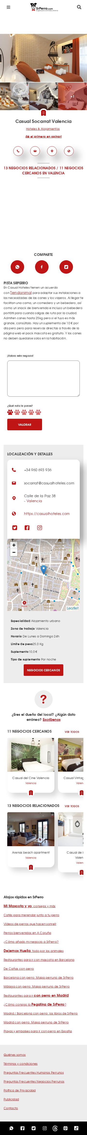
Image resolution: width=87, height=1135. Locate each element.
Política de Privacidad (20, 1090)
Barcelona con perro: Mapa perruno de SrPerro (38, 977)
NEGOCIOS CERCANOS (43, 670)
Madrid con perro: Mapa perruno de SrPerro (36, 1022)
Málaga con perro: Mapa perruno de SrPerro (37, 986)
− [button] (13, 552)
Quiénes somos (15, 1055)
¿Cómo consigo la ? (35, 1004)
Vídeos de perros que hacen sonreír (30, 924)
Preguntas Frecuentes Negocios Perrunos (34, 1081)
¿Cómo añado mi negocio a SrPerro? (31, 941)
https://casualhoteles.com (47, 513)
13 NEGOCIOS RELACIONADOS (29, 168)
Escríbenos (52, 719)
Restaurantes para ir (36, 995)
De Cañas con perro (19, 968)
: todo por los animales (34, 951)
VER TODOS (72, 732)
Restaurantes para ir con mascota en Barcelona (39, 959)
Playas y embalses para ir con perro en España (38, 1031)
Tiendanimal (21, 292)
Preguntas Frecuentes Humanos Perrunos (34, 1072)
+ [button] (13, 545)
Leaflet (73, 608)
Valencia (34, 500)
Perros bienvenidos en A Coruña (27, 933)
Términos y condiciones (21, 1063)
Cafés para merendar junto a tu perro (31, 915)
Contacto (11, 1108)
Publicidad (11, 1099)
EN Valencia (54, 173)
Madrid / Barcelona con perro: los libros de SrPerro (41, 1013)
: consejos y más (30, 906)
